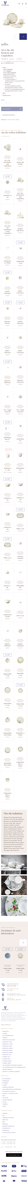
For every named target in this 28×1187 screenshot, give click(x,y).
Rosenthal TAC (7, 1054)
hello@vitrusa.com (8, 1139)
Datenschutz (6, 1128)
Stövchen (5, 1097)
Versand (8, 61)
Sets (4, 1095)
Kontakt (5, 1113)
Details (4, 67)
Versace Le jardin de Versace (11, 1071)
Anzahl (2, 100)
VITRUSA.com (8, 1024)
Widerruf (5, 1124)
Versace (5, 1037)
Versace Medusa (7, 1069)
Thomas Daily (6, 1058)
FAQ (4, 1115)
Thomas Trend (7, 1063)
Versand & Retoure (8, 1117)
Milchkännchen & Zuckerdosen (12, 1089)
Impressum (6, 1130)
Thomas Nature (7, 1061)
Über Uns (5, 1119)
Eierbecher (6, 1080)
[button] (19, 3)
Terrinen (5, 1104)
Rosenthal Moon (7, 1050)
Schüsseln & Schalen (9, 1091)
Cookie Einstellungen (9, 1132)
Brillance (9, 71)
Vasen (4, 1106)
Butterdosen (6, 1078)
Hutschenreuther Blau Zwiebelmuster (14, 1067)
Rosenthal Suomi (8, 1052)
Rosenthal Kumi (7, 1046)
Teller (4, 1102)
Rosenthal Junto (8, 1044)
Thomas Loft (6, 1056)
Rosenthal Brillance (9, 1039)
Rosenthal (9, 69)
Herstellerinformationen (9, 115)
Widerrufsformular (8, 1126)
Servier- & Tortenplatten (10, 1093)
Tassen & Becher (7, 1099)
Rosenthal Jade (7, 1041)
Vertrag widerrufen (14, 1155)
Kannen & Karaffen (8, 1087)
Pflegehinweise (7, 95)
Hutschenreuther (8, 1035)
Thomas (5, 1033)
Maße (4, 93)
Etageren (5, 1083)
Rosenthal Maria (7, 1048)
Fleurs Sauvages (11, 72)
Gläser (5, 1085)
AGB (4, 1121)
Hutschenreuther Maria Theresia (12, 1065)
